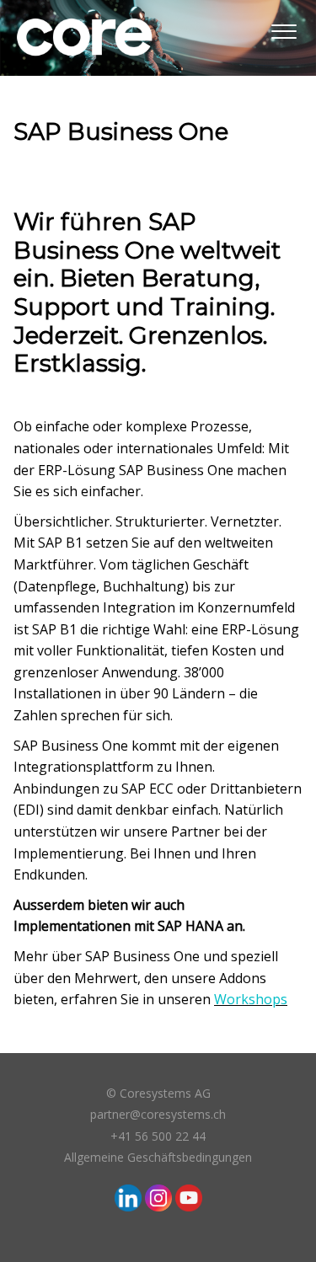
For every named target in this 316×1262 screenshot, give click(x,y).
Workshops (250, 999)
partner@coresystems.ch (158, 1114)
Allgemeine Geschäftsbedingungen (158, 1157)
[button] (284, 28)
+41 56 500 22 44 (158, 1136)
